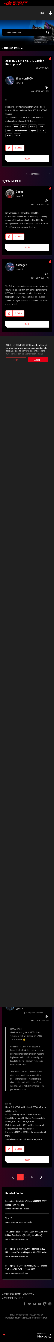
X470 (42, 131)
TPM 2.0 (8, 1218)
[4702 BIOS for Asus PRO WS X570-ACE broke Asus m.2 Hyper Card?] (44, 174)
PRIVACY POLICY (36, 1315)
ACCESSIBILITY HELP (12, 1298)
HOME (18, 1294)
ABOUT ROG (8, 1294)
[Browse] (5, 13)
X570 (9, 135)
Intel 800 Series (13, 1239)
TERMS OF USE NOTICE (19, 1315)
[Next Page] (41, 1177)
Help (42, 13)
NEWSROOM (28, 1294)
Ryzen (33, 131)
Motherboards (21, 131)
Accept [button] (37, 360)
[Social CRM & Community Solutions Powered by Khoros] (44, 1336)
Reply (27, 158)
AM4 (16, 126)
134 (32, 1177)
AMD (24, 126)
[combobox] (27, 32)
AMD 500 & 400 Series (13, 48)
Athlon (32, 126)
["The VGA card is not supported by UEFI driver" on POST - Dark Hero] (49, 174)
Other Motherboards (14, 1209)
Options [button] (50, 48)
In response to (34, 1013)
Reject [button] (16, 360)
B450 (41, 126)
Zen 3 (17, 135)
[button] (9, 148)
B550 (9, 131)
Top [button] (4, 1335)
